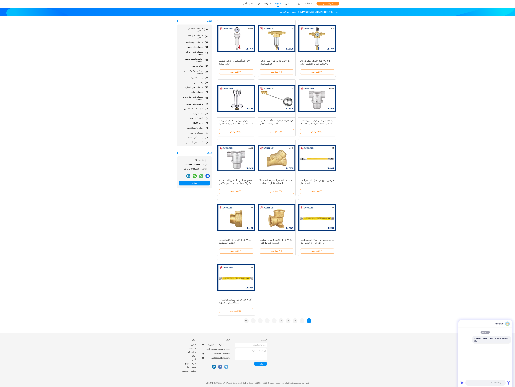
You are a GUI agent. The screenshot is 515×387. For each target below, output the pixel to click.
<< (246, 321)
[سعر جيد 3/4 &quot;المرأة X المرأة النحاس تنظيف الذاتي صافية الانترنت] (236, 38)
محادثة (194, 183)
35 (288, 321)
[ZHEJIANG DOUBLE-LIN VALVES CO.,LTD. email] (207, 176)
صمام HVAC (200, 123)
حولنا (194, 356)
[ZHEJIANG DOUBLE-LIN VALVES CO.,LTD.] (187, 4)
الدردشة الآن (328, 4)
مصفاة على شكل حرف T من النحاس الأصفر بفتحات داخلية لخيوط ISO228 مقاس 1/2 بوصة (316, 123)
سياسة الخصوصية (189, 371)
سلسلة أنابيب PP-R (198, 138)
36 (295, 321)
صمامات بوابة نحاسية (197, 47)
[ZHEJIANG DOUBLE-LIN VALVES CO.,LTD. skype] (188, 176)
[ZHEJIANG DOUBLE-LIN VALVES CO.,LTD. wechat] (195, 176)
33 (274, 321)
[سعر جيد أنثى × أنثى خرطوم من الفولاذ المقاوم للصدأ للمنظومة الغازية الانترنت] (236, 277)
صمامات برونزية (199, 133)
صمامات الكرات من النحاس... (198, 29)
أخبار (194, 360)
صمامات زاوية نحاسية (197, 42)
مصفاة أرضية (200, 113)
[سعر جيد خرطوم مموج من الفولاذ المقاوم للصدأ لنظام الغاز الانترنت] (317, 158)
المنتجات (192, 348)
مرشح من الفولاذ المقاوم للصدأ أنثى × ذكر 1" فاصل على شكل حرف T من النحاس (235, 183)
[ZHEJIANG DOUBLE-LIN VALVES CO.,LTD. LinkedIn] (214, 367)
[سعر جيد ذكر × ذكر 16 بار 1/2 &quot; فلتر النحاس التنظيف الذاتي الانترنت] (276, 38)
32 (267, 321)
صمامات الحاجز (199, 92)
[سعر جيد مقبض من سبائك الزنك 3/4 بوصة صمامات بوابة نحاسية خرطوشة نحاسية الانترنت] (236, 98)
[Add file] (508, 383)
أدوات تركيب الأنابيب (197, 128)
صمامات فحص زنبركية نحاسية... (197, 53)
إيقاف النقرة (201, 82)
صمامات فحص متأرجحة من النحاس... (195, 98)
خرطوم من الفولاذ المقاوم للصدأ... (195, 72)
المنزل (193, 345)
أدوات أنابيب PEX (199, 118)
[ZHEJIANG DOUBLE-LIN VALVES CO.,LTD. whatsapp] (201, 176)
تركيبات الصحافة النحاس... (195, 109)
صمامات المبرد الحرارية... (195, 87)
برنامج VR (192, 352)
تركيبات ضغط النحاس (197, 104)
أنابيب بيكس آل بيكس (197, 142)
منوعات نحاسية (199, 78)
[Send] (462, 383)
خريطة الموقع (190, 363)
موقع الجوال (191, 367)
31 (260, 321)
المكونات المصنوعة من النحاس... (196, 60)
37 (302, 321)
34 (281, 321)
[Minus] (462, 323)
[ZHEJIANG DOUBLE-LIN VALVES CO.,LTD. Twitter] (226, 367)
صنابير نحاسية (200, 66)
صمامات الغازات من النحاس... (197, 36)
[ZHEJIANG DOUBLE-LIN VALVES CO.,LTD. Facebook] (220, 367)
